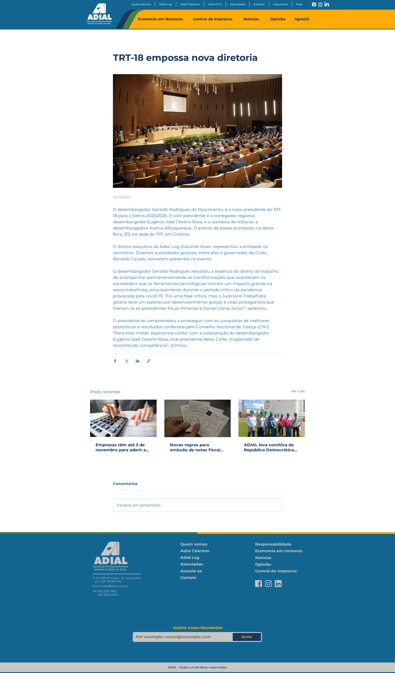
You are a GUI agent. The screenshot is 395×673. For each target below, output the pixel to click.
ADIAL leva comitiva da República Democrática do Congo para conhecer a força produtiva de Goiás (270, 447)
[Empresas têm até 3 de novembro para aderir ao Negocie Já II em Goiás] (123, 418)
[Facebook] (314, 4)
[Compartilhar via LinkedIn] (137, 361)
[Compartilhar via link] (149, 361)
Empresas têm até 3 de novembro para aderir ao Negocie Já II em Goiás (122, 447)
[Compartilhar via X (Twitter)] (126, 361)
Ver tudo (298, 391)
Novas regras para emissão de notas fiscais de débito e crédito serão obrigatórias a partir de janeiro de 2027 (196, 447)
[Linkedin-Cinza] (278, 583)
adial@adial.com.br (115, 586)
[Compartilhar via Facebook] (115, 361)
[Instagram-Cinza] (268, 583)
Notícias (251, 19)
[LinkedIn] (327, 4)
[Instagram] (320, 4)
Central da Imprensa (212, 19)
